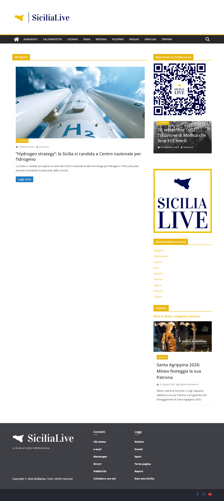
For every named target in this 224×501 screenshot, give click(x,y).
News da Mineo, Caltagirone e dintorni (176, 316)
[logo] (43, 432)
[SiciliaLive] (16, 39)
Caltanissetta (52, 39)
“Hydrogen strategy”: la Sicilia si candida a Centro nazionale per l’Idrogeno (78, 156)
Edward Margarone (188, 384)
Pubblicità (99, 471)
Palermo (118, 39)
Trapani (167, 39)
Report (139, 471)
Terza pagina (143, 464)
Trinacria (163, 122)
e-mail (97, 449)
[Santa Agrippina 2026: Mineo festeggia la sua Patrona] (182, 336)
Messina (101, 39)
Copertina (22, 140)
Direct (97, 464)
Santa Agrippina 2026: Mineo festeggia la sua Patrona (179, 371)
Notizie (139, 441)
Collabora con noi (104, 478)
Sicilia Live (44, 146)
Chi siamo (99, 441)
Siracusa (150, 39)
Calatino (162, 357)
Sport (138, 456)
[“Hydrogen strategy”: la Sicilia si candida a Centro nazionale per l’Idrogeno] (80, 102)
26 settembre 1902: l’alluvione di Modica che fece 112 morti (182, 135)
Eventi (139, 449)
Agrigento (30, 39)
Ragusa (134, 39)
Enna (86, 39)
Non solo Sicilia (144, 478)
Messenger (100, 456)
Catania (72, 39)
